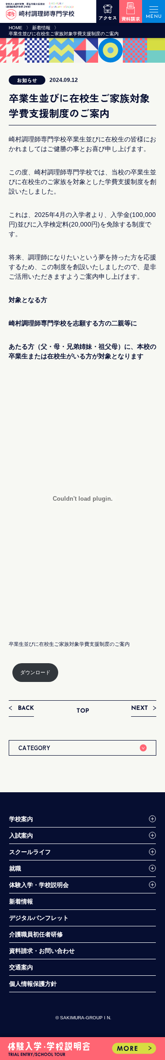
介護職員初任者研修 (36, 934)
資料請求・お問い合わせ (42, 950)
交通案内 (21, 967)
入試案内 (21, 835)
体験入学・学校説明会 (39, 885)
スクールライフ (30, 852)
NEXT (139, 708)
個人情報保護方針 (33, 983)
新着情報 (41, 28)
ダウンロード (35, 672)
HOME (15, 28)
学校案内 (21, 819)
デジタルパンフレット (39, 917)
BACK (26, 708)
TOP (83, 711)
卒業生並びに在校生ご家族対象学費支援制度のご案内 (69, 644)
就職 (15, 868)
